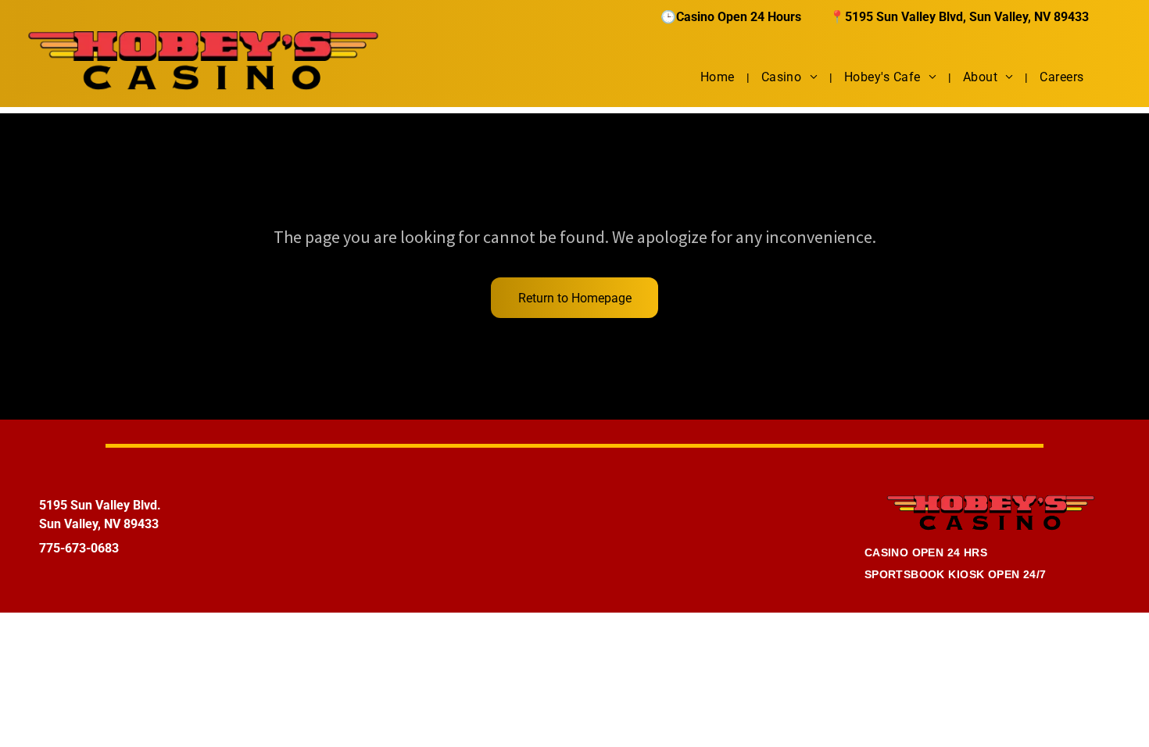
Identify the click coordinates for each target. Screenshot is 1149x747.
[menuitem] (719, 77)
